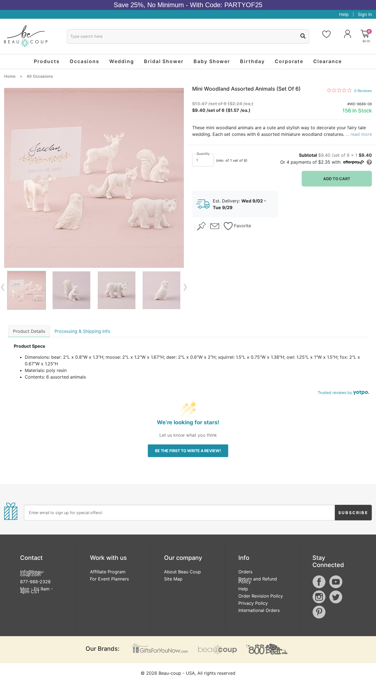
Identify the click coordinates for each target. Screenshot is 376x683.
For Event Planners (109, 579)
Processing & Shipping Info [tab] (82, 331)
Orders (245, 571)
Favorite (242, 226)
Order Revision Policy (260, 596)
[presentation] (3, 286)
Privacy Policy (253, 603)
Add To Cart (336, 178)
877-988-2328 (35, 581)
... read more (359, 134)
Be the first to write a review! (188, 450)
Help (344, 14)
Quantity (203, 154)
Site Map (173, 579)
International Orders (259, 610)
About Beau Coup (182, 571)
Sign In (365, 14)
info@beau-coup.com (32, 573)
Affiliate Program (108, 571)
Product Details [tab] (29, 331)
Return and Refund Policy (257, 580)
